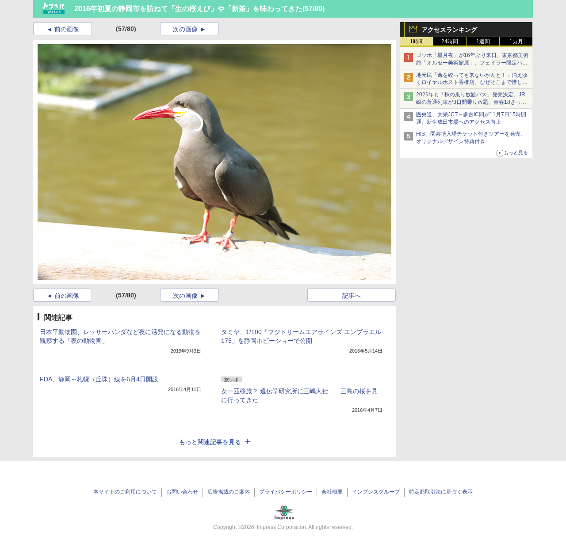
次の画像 (185, 29)
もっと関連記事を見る (210, 441)
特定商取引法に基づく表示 (441, 492)
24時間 (449, 41)
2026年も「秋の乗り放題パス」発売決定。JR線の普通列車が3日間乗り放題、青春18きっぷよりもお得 (471, 102)
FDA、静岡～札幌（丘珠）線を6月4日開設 (99, 379)
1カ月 (516, 41)
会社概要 (332, 492)
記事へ (351, 295)
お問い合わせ (182, 492)
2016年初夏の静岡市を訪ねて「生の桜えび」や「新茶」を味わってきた (188, 8)
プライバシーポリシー (285, 492)
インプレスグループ (376, 492)
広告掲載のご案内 (228, 492)
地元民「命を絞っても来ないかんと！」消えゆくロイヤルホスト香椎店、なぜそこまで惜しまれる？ (472, 82)
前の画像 (66, 29)
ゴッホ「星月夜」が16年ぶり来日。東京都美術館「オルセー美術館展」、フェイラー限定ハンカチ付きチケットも (472, 62)
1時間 (417, 41)
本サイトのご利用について (125, 492)
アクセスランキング (449, 29)
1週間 (483, 41)
